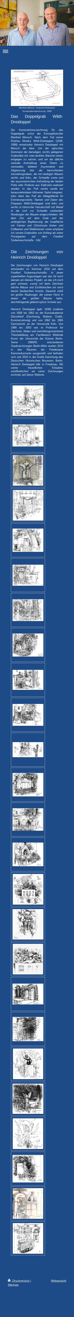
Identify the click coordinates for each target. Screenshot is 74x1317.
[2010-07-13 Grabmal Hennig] (28, 680)
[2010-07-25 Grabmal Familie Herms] (28, 994)
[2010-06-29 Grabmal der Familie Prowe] (28, 540)
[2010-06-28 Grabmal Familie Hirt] (28, 400)
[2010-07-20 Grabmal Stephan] (28, 854)
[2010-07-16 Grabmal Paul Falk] (28, 784)
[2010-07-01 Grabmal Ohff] (28, 575)
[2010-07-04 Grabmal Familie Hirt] (28, 435)
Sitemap (13, 1284)
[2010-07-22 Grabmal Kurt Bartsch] (28, 924)
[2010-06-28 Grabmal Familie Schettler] (28, 505)
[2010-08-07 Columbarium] (28, 1203)
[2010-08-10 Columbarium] (28, 1238)
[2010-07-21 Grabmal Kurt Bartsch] (28, 889)
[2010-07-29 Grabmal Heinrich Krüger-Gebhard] (28, 1099)
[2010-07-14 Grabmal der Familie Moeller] (28, 715)
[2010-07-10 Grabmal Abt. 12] (28, 645)
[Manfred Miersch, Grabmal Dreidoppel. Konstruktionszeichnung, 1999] (37, 88)
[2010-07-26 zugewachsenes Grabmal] (28, 1029)
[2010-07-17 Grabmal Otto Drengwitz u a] (28, 819)
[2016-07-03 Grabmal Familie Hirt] (28, 470)
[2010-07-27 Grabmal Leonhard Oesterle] (28, 1064)
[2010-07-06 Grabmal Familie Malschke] (28, 610)
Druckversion (21, 1280)
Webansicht (58, 1280)
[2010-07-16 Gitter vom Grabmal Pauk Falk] (28, 749)
